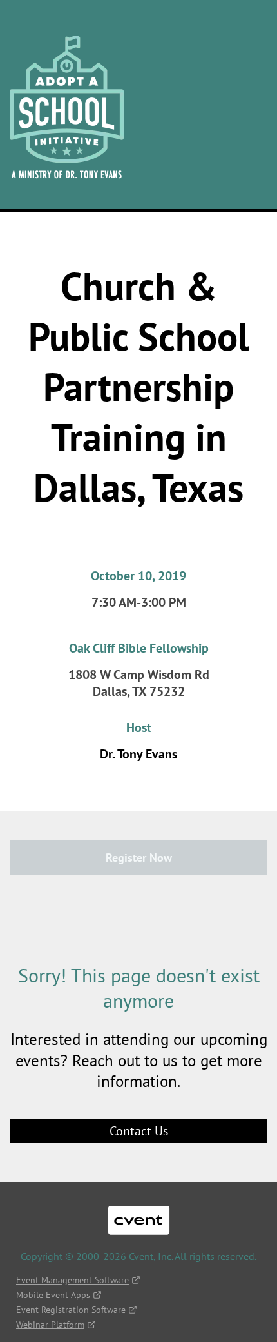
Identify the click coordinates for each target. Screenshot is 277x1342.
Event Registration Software (71, 1310)
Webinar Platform (50, 1324)
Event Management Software (72, 1280)
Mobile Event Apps (53, 1295)
